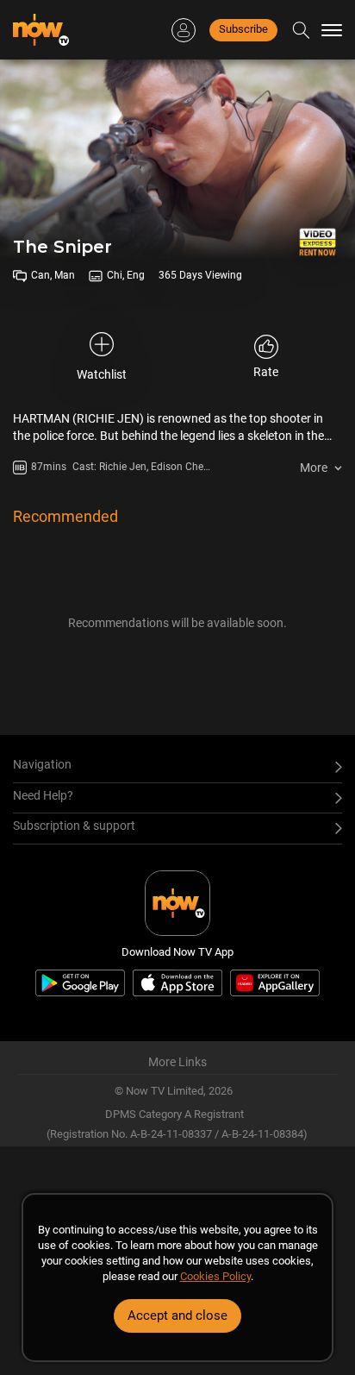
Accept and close (177, 1315)
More (313, 467)
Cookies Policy (215, 1276)
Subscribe (243, 28)
